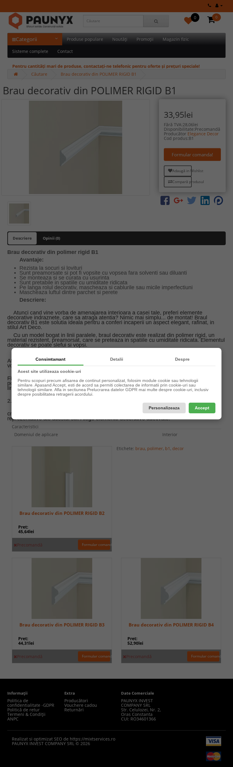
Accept (202, 407)
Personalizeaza (164, 407)
